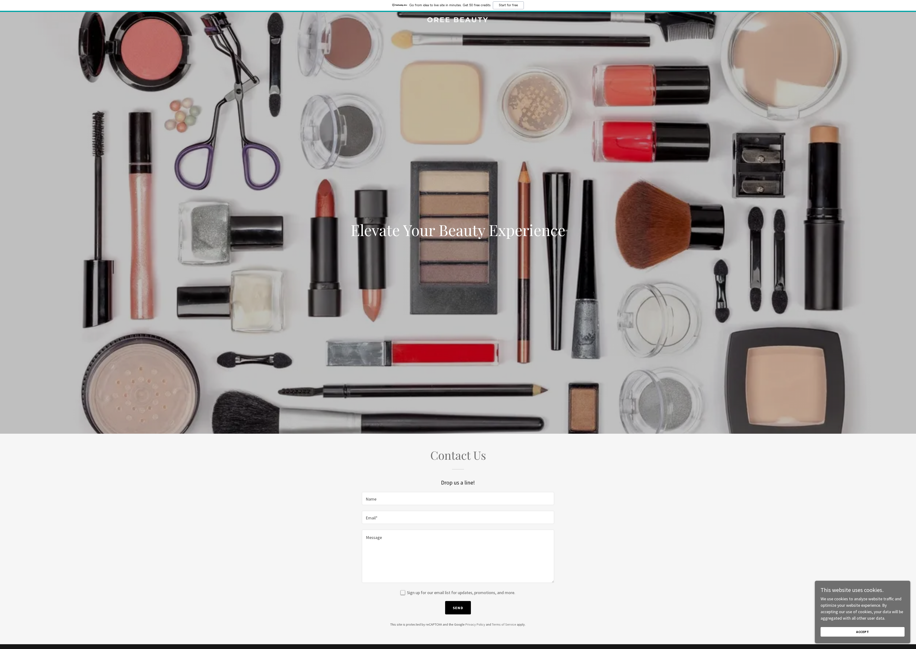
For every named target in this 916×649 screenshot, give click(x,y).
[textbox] (458, 498)
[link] (458, 20)
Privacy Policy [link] (475, 624)
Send (458, 607)
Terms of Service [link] (504, 624)
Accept (862, 632)
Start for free (508, 5)
